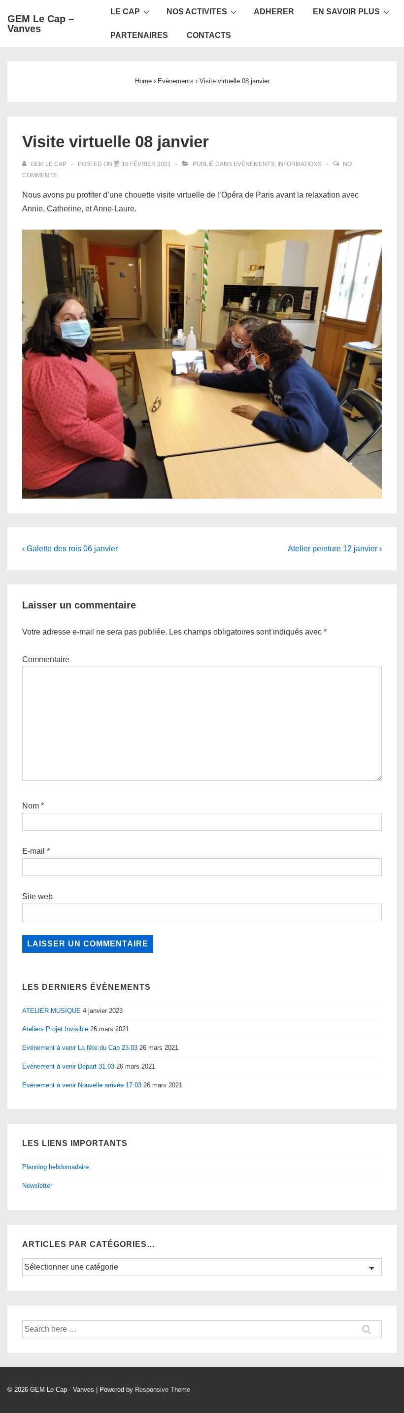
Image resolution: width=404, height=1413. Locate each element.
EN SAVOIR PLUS (346, 11)
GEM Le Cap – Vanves (40, 23)
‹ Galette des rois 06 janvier (70, 548)
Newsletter (37, 1185)
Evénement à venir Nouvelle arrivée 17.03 (81, 1085)
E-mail (33, 851)
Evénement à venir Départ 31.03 (68, 1066)
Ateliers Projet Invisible (55, 1029)
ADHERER (274, 11)
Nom (30, 806)
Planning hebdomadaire (55, 1167)
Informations (299, 164)
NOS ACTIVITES (197, 11)
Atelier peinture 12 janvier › (335, 548)
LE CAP (125, 11)
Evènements (254, 164)
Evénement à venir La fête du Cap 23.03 (79, 1047)
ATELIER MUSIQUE (51, 1010)
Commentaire (45, 659)
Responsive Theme (162, 1389)
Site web (37, 896)
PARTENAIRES (139, 35)
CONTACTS (209, 35)
